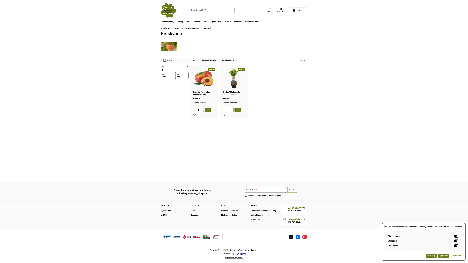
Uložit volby (431, 256)
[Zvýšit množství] (202, 110)
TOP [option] (194, 60)
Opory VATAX (216, 22)
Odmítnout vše (457, 256)
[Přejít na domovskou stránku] (168, 10)
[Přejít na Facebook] (297, 237)
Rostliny (180, 22)
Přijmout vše (443, 256)
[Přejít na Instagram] (291, 237)
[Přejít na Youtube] (304, 237)
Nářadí (205, 22)
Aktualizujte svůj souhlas (234, 258)
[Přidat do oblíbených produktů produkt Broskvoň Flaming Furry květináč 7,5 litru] (194, 114)
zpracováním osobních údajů (270, 195)
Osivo (188, 22)
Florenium (255, 219)
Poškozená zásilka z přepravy (263, 211)
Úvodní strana (165, 28)
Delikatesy (238, 22)
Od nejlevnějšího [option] (209, 60)
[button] (281, 10)
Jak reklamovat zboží (260, 215)
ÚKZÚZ (164, 215)
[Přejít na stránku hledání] (188, 10)
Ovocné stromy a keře (192, 28)
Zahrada (196, 22)
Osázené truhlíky (167, 22)
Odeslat (292, 190)
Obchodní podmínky (229, 215)
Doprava (194, 215)
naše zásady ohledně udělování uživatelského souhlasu (439, 227)
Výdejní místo (167, 211)
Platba (194, 211)
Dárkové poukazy (251, 22)
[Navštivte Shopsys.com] (239, 253)
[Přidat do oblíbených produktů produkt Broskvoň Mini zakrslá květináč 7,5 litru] (224, 114)
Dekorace (227, 22)
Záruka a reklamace (229, 211)
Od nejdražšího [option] (228, 60)
